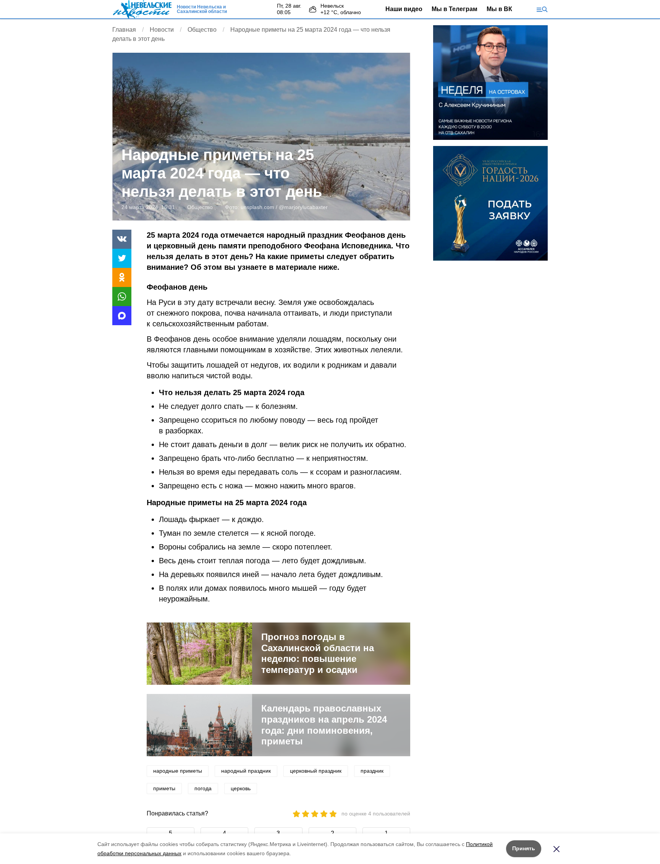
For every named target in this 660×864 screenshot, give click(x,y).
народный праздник (246, 771)
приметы (164, 788)
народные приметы (177, 771)
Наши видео (403, 9)
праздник (372, 771)
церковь (241, 788)
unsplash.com (257, 207)
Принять (523, 848)
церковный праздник (315, 771)
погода (203, 788)
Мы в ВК (499, 9)
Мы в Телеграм (454, 9)
